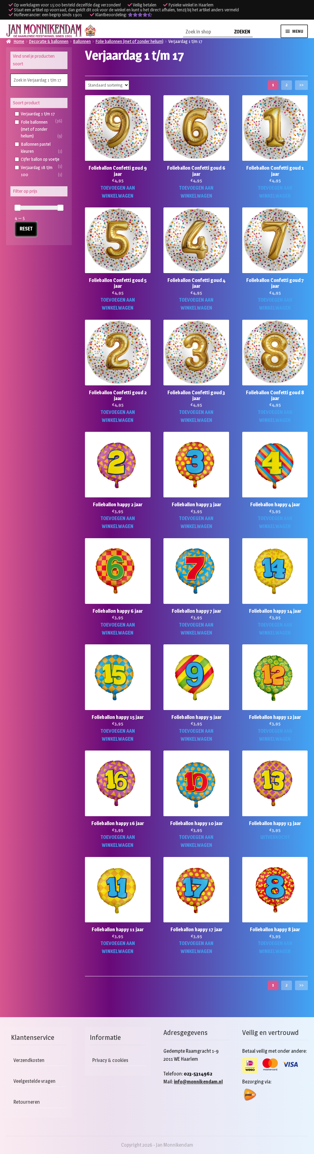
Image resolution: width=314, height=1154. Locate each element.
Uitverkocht (275, 837)
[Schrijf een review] (140, 14)
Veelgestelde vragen (34, 1081)
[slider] (17, 208)
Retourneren (26, 1102)
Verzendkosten (28, 1060)
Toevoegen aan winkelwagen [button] (118, 192)
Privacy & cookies (110, 1060)
